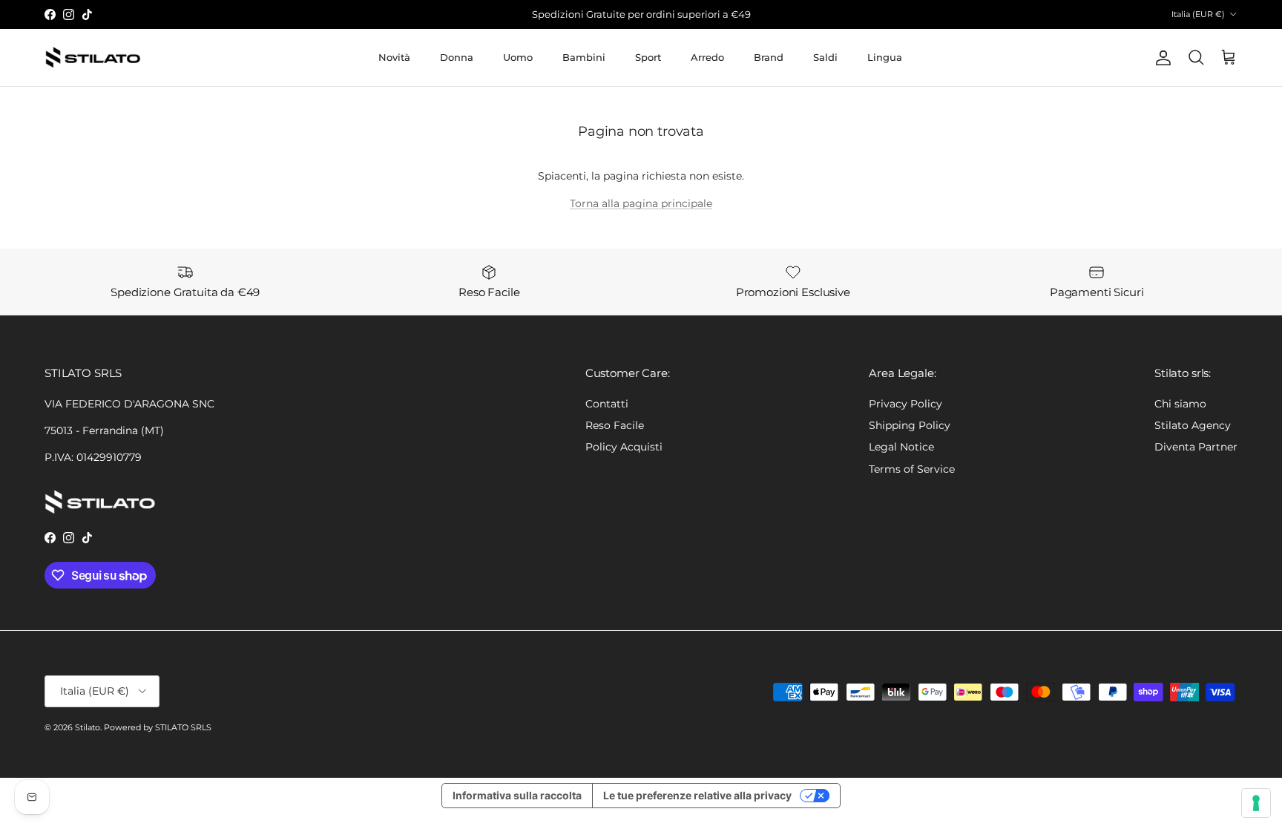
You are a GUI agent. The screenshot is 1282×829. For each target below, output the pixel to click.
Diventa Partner (1195, 446)
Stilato (87, 727)
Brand (768, 57)
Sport (648, 57)
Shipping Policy (909, 425)
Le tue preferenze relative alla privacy (697, 795)
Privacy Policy (905, 403)
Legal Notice (901, 446)
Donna (456, 57)
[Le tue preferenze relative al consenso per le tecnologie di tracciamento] (1256, 803)
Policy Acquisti (624, 446)
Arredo (707, 57)
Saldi (825, 57)
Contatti (606, 403)
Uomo (518, 57)
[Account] (1160, 58)
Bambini (583, 57)
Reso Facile (614, 425)
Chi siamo (1180, 403)
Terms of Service (912, 469)
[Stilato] (93, 57)
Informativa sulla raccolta (517, 795)
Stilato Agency (1192, 425)
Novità (394, 57)
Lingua (884, 57)
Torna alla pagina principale (641, 203)
